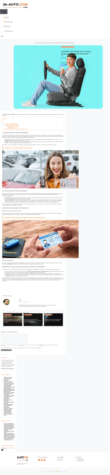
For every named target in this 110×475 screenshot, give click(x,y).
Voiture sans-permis (8, 412)
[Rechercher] (2, 450)
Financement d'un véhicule (9, 392)
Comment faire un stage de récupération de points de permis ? (11, 320)
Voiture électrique (7, 411)
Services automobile (8, 405)
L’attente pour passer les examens (12, 125)
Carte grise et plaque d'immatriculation (8, 385)
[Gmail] (68, 65)
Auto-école (6, 380)
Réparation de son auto (8, 404)
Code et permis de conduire (44, 42)
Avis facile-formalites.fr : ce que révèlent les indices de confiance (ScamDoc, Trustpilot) (9, 428)
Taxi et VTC (6, 406)
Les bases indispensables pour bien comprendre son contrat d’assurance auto (9, 424)
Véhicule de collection (8, 408)
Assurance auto (7, 379)
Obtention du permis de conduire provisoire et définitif (16, 128)
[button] (2, 36)
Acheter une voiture (8, 377)
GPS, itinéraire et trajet (8, 393)
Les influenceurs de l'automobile (8, 397)
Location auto (6, 398)
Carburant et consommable (9, 383)
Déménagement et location (9, 390)
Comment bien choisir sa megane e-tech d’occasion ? (9, 434)
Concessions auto (7, 387)
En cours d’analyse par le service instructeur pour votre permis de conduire (32, 320)
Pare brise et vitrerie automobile (8, 400)
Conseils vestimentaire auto (9, 389)
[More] (70, 65)
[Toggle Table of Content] (3, 121)
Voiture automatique (8, 410)
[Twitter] (64, 65)
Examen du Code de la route (13, 126)
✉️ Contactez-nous (8, 31)
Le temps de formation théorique (11, 123)
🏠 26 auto (6, 17)
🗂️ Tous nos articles (8, 22)
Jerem (69, 56)
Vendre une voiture (7, 409)
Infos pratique (6, 394)
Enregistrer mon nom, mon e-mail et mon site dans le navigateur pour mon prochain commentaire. (22, 347)
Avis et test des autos (8, 382)
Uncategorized (7, 407)
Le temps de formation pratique (11, 124)
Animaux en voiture (8, 378)
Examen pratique (11, 127)
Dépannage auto (7, 391)
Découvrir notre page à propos (7, 368)
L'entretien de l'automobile (9, 395)
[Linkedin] (66, 65)
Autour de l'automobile (8, 381)
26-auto (36, 42)
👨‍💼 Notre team (7, 26)
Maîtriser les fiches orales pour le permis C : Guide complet (53, 320)
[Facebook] (62, 65)
